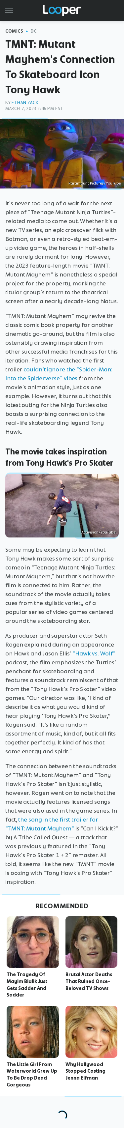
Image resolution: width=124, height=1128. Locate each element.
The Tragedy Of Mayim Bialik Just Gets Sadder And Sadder (27, 984)
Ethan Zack (25, 102)
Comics (14, 31)
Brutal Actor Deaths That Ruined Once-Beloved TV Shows (88, 981)
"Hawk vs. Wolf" (94, 653)
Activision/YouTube (98, 532)
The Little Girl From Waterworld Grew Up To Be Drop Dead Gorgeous (32, 1074)
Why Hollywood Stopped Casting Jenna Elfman (85, 1071)
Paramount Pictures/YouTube (94, 183)
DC (33, 31)
